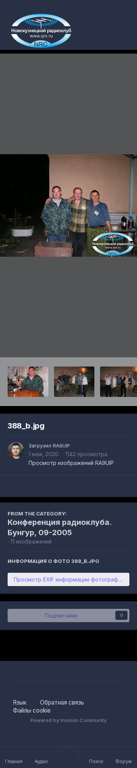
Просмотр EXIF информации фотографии (69, 579)
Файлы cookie (32, 710)
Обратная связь (62, 702)
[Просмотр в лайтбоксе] (68, 205)
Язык (20, 702)
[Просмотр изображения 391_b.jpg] (74, 382)
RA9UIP (61, 445)
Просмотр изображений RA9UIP (71, 463)
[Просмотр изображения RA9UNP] (28, 382)
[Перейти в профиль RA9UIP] (16, 450)
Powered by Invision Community (68, 720)
